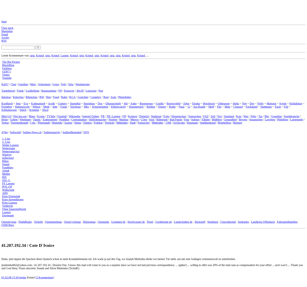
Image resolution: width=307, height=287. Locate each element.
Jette (54, 106)
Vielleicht (7, 205)
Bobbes (151, 106)
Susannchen (256, 119)
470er (4, 132)
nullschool (8, 157)
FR (103, 116)
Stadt (133, 122)
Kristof (40, 55)
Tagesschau (194, 116)
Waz (245, 116)
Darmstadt (8, 215)
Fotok (20, 90)
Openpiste (103, 221)
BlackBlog (8, 65)
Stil (126, 103)
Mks (86, 106)
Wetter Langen (10, 145)
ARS (5, 193)
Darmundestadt (19, 122)
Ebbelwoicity (118, 106)
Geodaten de (118, 221)
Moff (211, 106)
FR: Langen (113, 116)
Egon (278, 106)
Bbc (267, 116)
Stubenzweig (22, 106)
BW (41, 97)
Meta (227, 106)
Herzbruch (209, 103)
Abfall (5, 170)
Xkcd (45, 109)
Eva (26, 103)
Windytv (7, 154)
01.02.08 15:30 (10, 277)
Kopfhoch (7, 103)
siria (32, 55)
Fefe (63, 84)
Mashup (123, 119)
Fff (60, 90)
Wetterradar (8, 148)
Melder (6, 173)
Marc (33, 84)
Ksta (238, 116)
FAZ (206, 116)
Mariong (271, 103)
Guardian (276, 116)
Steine (77, 122)
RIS (4, 177)
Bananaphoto (48, 90)
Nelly (260, 103)
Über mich (7, 27)
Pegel (150, 221)
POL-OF (7, 186)
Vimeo (6, 74)
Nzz (219, 116)
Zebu (186, 103)
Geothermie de (163, 221)
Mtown (134, 119)
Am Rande (199, 106)
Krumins (34, 109)
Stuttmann (266, 106)
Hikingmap (89, 221)
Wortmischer (83, 84)
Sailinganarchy (52, 132)
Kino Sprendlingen (12, 199)
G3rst (144, 119)
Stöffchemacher (97, 119)
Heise (4, 119)
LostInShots (32, 90)
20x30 (80, 90)
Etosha (196, 103)
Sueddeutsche (291, 116)
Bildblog (217, 119)
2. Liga (6, 141)
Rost (106, 97)
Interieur (6, 97)
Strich (23, 109)
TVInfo (51, 116)
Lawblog (270, 119)
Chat (13, 84)
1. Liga (6, 138)
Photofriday (124, 97)
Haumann (192, 122)
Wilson (36, 106)
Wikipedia (74, 116)
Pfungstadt (44, 122)
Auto (113, 97)
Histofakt (57, 122)
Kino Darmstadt (11, 196)
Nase (181, 106)
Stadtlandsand (208, 122)
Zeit (213, 116)
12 (188, 106)
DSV (86, 132)
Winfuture (25, 119)
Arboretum (44, 84)
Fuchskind (251, 106)
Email (4, 34)
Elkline (206, 119)
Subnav (195, 119)
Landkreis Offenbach (263, 221)
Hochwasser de (136, 221)
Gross (55, 84)
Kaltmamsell (38, 103)
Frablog (98, 122)
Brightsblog (224, 122)
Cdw (33, 122)
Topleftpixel (8, 90)
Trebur (5, 122)
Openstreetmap (53, 221)
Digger (162, 106)
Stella (236, 103)
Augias (68, 122)
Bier (48, 97)
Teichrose (75, 106)
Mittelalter (122, 122)
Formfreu (6, 106)
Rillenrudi (162, 119)
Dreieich (144, 116)
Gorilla (160, 103)
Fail (286, 106)
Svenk (282, 103)
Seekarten (243, 221)
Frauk (63, 106)
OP (124, 116)
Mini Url (6, 116)
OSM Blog (7, 225)
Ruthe (172, 106)
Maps (32, 116)
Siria (70, 84)
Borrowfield (173, 103)
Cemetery (95, 97)
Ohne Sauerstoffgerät (14, 209)
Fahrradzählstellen (287, 221)
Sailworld (15, 132)
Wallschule (8, 189)
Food (56, 97)
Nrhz (253, 116)
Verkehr (38, 221)
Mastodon (7, 31)
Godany (62, 103)
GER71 (6, 71)
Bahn (64, 97)
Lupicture (91, 90)
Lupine (65, 55)
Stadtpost (156, 116)
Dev (252, 103)
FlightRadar (25, 221)
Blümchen (31, 97)
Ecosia (41, 116)
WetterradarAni (10, 151)
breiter (22, 277)
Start (4, 21)
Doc (100, 103)
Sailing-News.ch (32, 132)
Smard (5, 164)
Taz (260, 116)
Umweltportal (228, 221)
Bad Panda (176, 119)
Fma (186, 119)
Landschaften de (183, 221)
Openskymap (8, 221)
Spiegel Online (90, 116)
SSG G (6, 180)
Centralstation (79, 119)
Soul (151, 119)
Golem (14, 119)
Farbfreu (7, 68)
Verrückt (109, 122)
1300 (168, 122)
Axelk (51, 103)
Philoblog (282, 119)
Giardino (23, 84)
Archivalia (179, 122)
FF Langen (8, 183)
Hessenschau (178, 116)
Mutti (46, 106)
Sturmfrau (89, 103)
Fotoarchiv (144, 122)
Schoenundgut (100, 106)
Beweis (243, 119)
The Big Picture (11, 61)
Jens (18, 103)
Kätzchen (18, 97)
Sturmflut (75, 103)
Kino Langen (9, 202)
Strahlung (212, 221)
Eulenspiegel (50, 119)
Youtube (7, 77)
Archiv (5, 37)
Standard (229, 116)
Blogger (237, 122)
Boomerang (146, 103)
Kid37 (5, 84)
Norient (113, 119)
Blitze (5, 161)
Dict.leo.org (20, 116)
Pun (101, 90)
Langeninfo (296, 119)
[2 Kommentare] (45, 277)
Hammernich (136, 106)
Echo (166, 116)
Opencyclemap (72, 221)
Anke (133, 103)
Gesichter (83, 97)
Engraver (69, 90)
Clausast (238, 106)
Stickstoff (200, 221)
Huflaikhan (295, 103)
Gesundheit (230, 119)
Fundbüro (7, 167)
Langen (6, 212)
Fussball (62, 116)
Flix (219, 106)
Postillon (64, 119)
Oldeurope (224, 103)
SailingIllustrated (72, 132)
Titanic (37, 119)
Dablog (87, 122)
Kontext (132, 116)
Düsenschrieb (113, 103)
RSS (4, 40)
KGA (72, 97)
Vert (244, 103)
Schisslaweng (9, 109)
